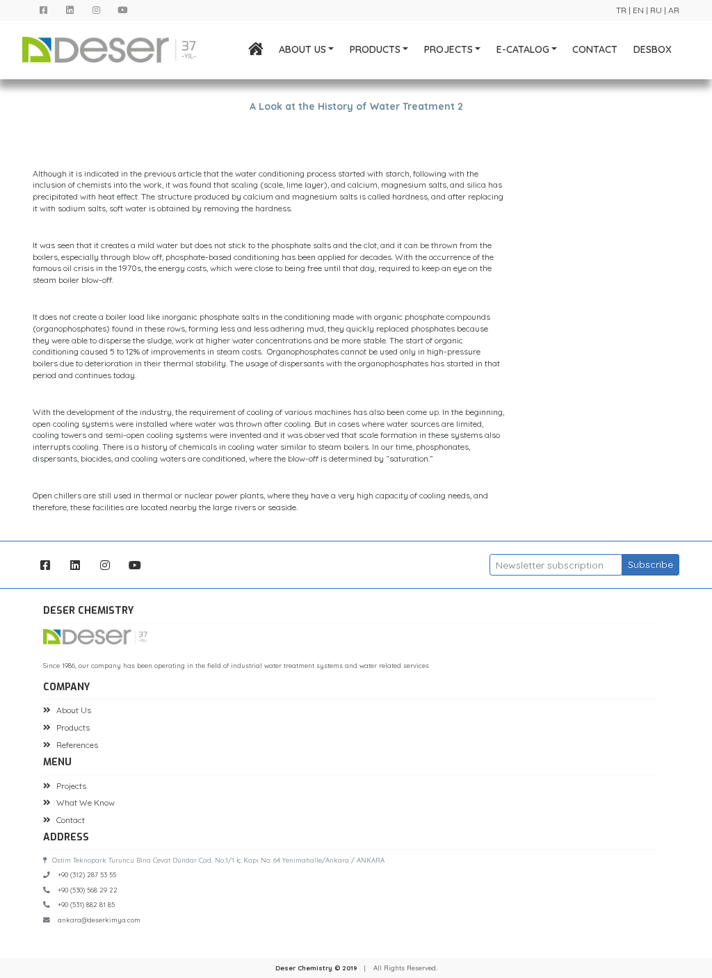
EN (638, 10)
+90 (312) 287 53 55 (87, 874)
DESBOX (652, 49)
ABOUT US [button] (302, 49)
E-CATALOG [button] (522, 49)
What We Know (85, 802)
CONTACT (594, 49)
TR (621, 10)
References (77, 745)
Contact (70, 820)
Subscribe (650, 564)
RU (656, 10)
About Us (73, 710)
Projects (71, 786)
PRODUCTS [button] (375, 49)
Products (73, 727)
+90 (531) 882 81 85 (86, 904)
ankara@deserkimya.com (99, 919)
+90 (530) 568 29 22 (88, 890)
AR (673, 10)
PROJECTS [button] (448, 49)
